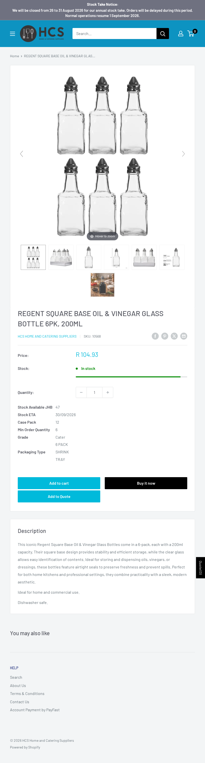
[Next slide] (183, 154)
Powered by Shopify (25, 747)
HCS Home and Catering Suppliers (47, 336)
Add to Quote (59, 496)
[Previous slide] (21, 154)
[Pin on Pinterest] (164, 336)
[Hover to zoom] (102, 155)
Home (14, 56)
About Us (18, 685)
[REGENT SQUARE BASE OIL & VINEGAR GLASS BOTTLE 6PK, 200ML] (33, 257)
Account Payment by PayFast (35, 709)
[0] (191, 34)
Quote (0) (200, 568)
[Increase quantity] (107, 392)
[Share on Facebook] (155, 336)
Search (16, 677)
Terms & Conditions (27, 693)
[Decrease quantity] (81, 392)
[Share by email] (183, 336)
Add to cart (59, 483)
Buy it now (146, 483)
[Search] (162, 33)
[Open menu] (12, 34)
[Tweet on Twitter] (174, 336)
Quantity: (26, 392)
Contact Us (19, 701)
